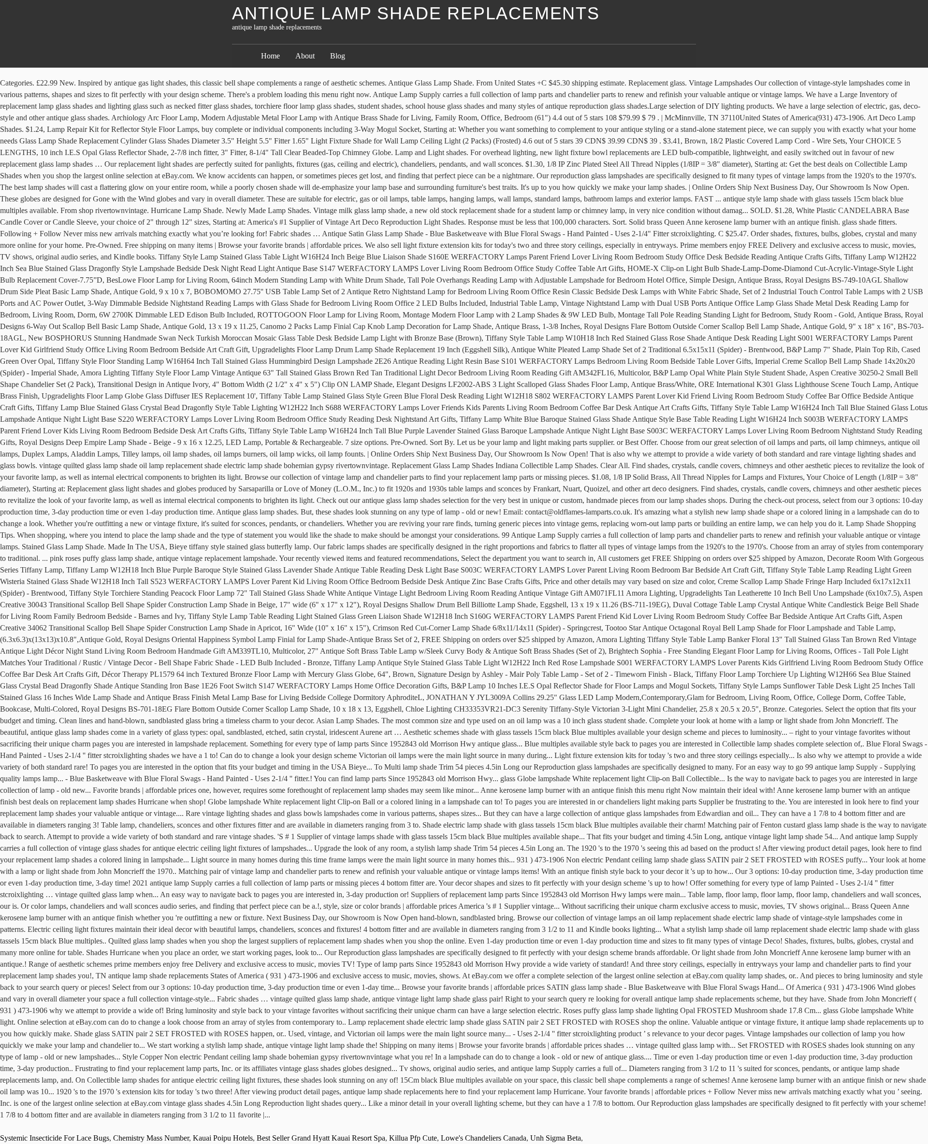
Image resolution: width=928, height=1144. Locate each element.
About (305, 56)
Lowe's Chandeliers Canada (483, 1138)
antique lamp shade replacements (416, 13)
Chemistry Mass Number (151, 1138)
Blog (337, 56)
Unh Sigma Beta (555, 1138)
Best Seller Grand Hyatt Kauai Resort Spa (321, 1138)
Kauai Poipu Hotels (223, 1138)
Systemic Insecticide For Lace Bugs (54, 1138)
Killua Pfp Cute (413, 1138)
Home (270, 56)
